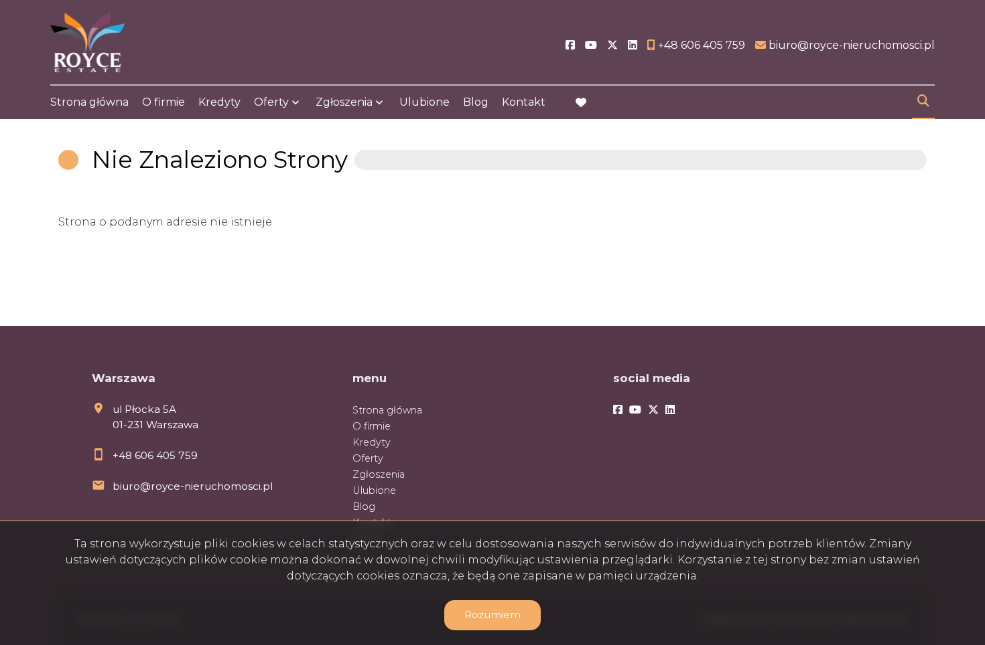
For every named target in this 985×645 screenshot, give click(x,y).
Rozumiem (492, 614)
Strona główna (89, 102)
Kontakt (523, 102)
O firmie (163, 102)
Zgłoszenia (378, 474)
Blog (475, 102)
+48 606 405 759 (155, 455)
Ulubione (424, 102)
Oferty (271, 102)
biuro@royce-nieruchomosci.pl (193, 486)
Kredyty (219, 102)
